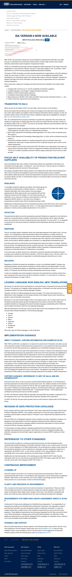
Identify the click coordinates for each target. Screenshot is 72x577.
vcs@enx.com (58, 567)
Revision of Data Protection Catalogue (16, 20)
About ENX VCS (58, 550)
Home (7, 30)
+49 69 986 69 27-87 (60, 564)
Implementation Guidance (12, 18)
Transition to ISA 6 (11, 11)
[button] (17, 4)
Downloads (24, 558)
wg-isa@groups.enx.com (43, 532)
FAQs (38, 556)
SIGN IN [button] (66, 4)
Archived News (16, 30)
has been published (30, 75)
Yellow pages (24, 556)
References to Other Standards (14, 23)
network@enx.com (26, 567)
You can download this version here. (18, 117)
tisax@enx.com (47, 528)
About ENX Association (10, 550)
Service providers (26, 553)
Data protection (63, 574)
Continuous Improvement (12, 25)
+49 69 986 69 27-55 (27, 564)
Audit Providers (58, 553)
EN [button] (61, 4)
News (5, 558)
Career (6, 556)
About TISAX (40, 550)
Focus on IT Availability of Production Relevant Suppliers (20, 13)
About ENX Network (26, 550)
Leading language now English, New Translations (18, 16)
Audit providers (41, 553)
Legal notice (52, 574)
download (55, 75)
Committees (7, 561)
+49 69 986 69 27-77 (43, 564)
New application (8, 553)
